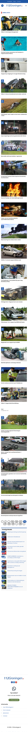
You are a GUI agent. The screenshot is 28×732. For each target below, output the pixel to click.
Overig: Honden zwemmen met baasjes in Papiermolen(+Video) (12, 53)
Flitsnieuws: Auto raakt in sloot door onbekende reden (14, 115)
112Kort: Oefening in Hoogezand (9, 32)
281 (13, 524)
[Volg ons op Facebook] (12, 682)
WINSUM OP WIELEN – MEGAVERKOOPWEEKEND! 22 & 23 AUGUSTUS (15, 587)
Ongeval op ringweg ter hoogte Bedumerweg (13, 73)
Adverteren (9, 1)
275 (12, 521)
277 (21, 521)
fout (2, 409)
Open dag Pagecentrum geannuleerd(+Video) (13, 136)
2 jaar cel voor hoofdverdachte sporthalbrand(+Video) (9, 219)
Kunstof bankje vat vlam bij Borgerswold (12, 198)
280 (9, 524)
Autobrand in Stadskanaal (13, 536)
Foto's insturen (6, 710)
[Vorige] (2, 521)
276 (16, 521)
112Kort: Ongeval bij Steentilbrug (9, 403)
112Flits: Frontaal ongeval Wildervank (11, 260)
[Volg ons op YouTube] (16, 682)
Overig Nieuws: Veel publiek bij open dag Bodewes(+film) (12, 281)
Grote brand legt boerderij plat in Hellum (12, 495)
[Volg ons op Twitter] (14, 682)
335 (20, 524)
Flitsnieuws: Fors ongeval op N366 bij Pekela (12, 322)
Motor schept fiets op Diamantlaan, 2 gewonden (11, 453)
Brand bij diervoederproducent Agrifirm (11, 515)
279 (5, 524)
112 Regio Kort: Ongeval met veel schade (12, 302)
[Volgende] (24, 524)
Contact (19, 1)
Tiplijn (14, 1)
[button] (2, 5)
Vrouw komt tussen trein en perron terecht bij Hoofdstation (13, 177)
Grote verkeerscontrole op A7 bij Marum (11, 383)
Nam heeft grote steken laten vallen (11, 239)
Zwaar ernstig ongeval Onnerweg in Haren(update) (10, 431)
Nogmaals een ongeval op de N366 (10, 342)
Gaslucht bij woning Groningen (14, 570)
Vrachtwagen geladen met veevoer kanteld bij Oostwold (13, 474)
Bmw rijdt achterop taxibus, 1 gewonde (11, 156)
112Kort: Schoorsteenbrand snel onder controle (13, 94)
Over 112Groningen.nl (8, 707)
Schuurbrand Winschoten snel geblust (16, 551)
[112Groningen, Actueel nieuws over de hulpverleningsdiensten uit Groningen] (14, 5)
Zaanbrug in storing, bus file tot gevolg (16, 532)
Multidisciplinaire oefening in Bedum (11, 362)
